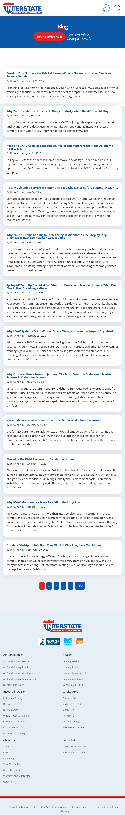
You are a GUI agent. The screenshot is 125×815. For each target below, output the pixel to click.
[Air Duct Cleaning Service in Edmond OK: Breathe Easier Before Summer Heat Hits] (62, 204)
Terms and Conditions (105, 806)
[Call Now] (106, 8)
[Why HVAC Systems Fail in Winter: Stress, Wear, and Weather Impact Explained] (62, 346)
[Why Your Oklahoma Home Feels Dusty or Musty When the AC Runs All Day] (62, 121)
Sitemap (64, 811)
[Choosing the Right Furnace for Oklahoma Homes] (62, 474)
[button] (50, 36)
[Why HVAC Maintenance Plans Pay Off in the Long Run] (62, 517)
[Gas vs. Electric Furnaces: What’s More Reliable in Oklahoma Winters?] (62, 433)
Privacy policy (80, 806)
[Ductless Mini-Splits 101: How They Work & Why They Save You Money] (62, 558)
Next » (80, 585)
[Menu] (117, 8)
